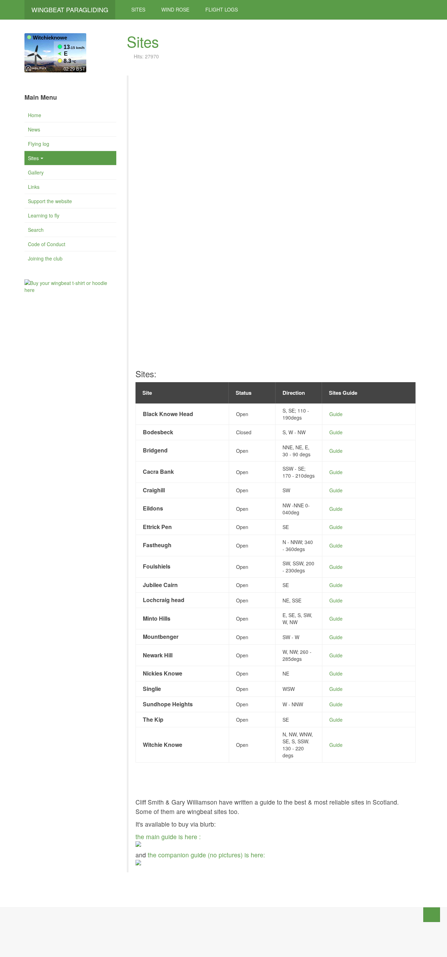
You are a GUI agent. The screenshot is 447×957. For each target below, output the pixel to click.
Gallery (36, 172)
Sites (138, 9)
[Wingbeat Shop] (70, 285)
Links (33, 186)
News (34, 129)
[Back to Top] (431, 914)
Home (34, 115)
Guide (336, 413)
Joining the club (45, 258)
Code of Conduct (46, 244)
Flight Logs (221, 9)
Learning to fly (43, 215)
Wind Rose (175, 9)
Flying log (38, 143)
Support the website (50, 201)
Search (36, 229)
